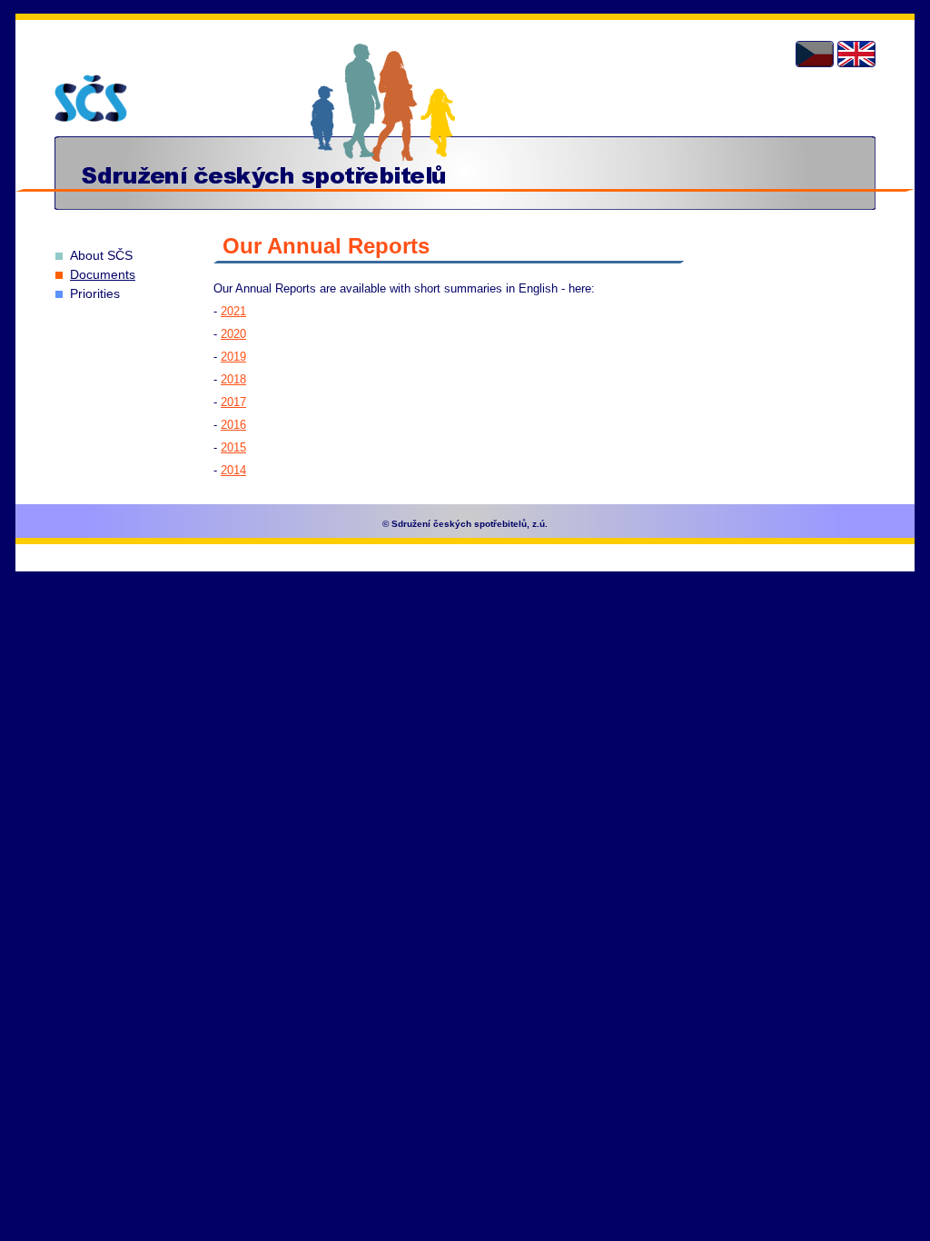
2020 (233, 334)
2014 (233, 470)
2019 (233, 356)
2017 (233, 402)
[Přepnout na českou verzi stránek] (815, 54)
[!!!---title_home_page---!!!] (90, 98)
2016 (233, 425)
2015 (233, 447)
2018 (233, 379)
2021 (233, 311)
